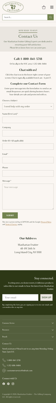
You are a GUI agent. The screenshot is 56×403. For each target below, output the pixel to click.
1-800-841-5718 (13, 360)
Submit (10, 215)
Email (5, 154)
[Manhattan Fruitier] (13, 7)
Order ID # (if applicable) (12, 140)
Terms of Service (11, 224)
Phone (5, 167)
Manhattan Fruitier (24, 394)
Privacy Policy (46, 222)
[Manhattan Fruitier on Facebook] (3, 384)
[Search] (50, 17)
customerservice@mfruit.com (19, 370)
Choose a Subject (9, 100)
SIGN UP (46, 297)
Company (6, 127)
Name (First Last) (10, 114)
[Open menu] (52, 7)
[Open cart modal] (44, 7)
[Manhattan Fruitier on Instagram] (13, 384)
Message (6, 181)
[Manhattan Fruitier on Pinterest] (8, 384)
